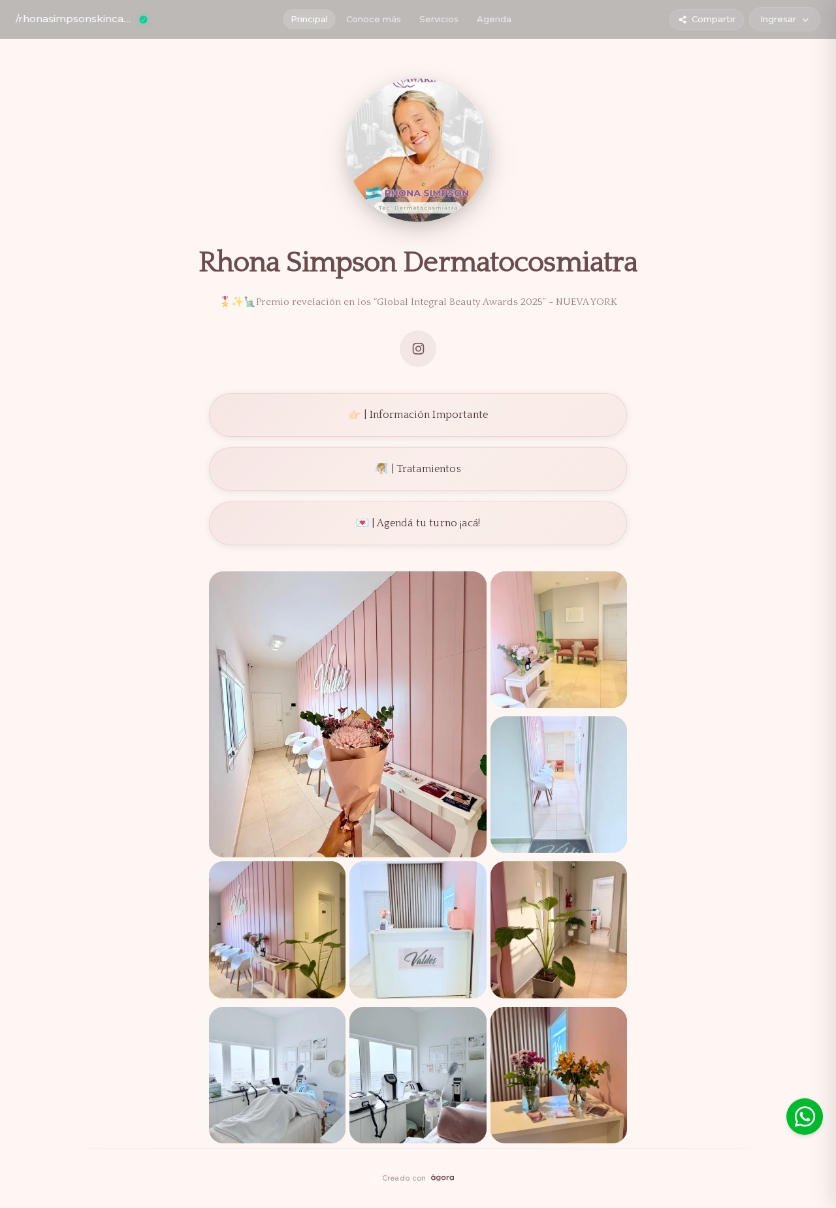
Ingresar (778, 19)
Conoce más (373, 19)
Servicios (438, 19)
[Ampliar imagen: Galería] (348, 714)
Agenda (494, 19)
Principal (309, 19)
